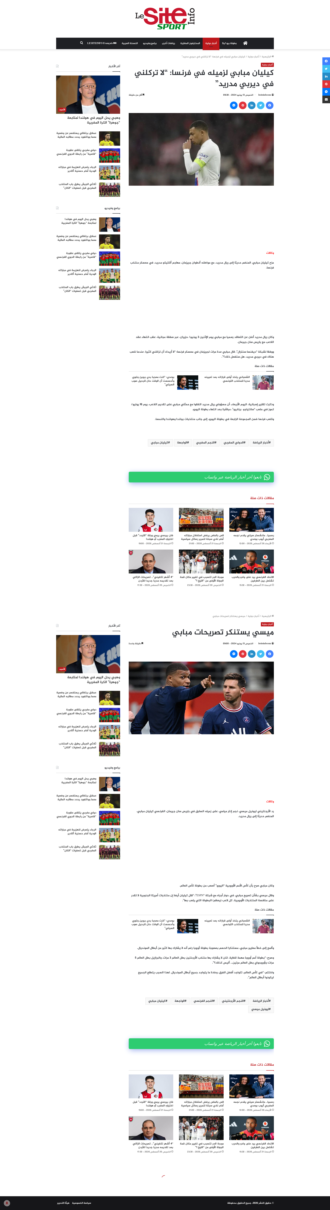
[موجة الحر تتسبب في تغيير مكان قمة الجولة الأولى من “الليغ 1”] (201, 561)
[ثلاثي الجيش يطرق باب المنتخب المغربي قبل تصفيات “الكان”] (109, 189)
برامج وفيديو (150, 43)
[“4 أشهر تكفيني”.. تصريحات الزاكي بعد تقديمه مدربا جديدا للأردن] (151, 561)
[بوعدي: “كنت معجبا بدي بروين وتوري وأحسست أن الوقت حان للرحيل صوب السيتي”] (187, 382)
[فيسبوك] (269, 105)
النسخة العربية (130, 43)
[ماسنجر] (234, 105)
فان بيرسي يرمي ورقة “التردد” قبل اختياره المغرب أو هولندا (153, 537)
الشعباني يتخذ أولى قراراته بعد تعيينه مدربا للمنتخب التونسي (227, 379)
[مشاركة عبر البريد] (326, 99)
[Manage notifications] (7, 1203)
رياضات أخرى (168, 43)
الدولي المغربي (234, 442)
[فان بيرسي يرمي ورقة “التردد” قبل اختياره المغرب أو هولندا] (151, 520)
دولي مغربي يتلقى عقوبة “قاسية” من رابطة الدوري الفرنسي (76, 152)
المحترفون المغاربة (190, 43)
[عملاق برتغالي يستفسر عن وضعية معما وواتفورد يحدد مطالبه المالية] (109, 138)
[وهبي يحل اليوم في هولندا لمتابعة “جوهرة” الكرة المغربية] (109, 224)
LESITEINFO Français (100, 43)
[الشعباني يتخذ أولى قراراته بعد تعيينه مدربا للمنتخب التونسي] (263, 382)
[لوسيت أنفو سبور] (165, 19)
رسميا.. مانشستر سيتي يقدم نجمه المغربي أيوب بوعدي (253, 537)
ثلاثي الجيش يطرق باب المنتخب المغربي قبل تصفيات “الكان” (77, 186)
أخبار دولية (211, 43)
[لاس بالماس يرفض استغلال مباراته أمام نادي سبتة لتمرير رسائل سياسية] (201, 520)
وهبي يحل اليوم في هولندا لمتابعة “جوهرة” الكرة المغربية (93, 120)
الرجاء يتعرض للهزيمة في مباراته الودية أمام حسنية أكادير (77, 169)
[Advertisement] (201, 218)
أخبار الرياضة (261, 442)
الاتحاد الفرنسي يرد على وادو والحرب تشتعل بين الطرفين (253, 579)
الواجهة (182, 442)
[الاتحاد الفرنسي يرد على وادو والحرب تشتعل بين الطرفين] (251, 561)
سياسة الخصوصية (81, 1203)
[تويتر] (260, 105)
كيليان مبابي (159, 442)
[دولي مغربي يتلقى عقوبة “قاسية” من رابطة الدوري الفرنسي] (109, 155)
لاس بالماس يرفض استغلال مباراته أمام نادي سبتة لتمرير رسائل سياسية (202, 537)
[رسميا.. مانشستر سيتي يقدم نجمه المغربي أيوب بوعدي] (251, 520)
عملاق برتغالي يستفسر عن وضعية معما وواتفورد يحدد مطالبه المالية (76, 135)
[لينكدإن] (252, 105)
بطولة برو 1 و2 (229, 43)
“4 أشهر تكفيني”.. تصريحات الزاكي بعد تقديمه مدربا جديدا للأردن (153, 579)
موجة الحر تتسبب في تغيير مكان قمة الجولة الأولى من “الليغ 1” (202, 579)
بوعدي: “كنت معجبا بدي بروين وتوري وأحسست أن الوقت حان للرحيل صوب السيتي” (153, 381)
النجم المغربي (205, 442)
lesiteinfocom (264, 95)
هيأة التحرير (63, 1203)
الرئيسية (267, 57)
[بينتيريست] (243, 105)
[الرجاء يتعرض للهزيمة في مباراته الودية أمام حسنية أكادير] (109, 172)
